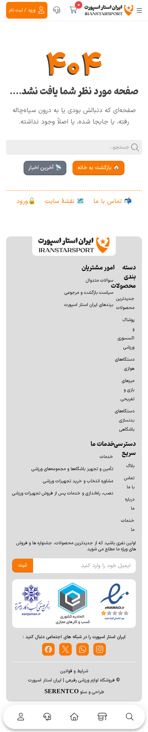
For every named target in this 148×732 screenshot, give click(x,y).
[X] (65, 649)
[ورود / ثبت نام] (19, 716)
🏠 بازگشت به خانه (98, 168)
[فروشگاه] (102, 716)
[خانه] (74, 716)
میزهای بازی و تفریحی (127, 389)
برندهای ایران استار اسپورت (88, 304)
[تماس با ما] (56, 10)
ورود (22, 201)
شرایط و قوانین (74, 671)
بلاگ (130, 466)
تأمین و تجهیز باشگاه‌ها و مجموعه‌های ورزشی (72, 469)
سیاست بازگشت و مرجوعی (89, 292)
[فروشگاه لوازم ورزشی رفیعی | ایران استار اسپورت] (109, 10)
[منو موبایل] (139, 10)
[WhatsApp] (82, 649)
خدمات (106, 456)
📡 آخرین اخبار (44, 168)
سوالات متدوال (99, 280)
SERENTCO (61, 691)
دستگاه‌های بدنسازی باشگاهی (124, 420)
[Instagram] (99, 649)
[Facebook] (48, 649)
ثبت (22, 565)
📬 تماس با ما (112, 201)
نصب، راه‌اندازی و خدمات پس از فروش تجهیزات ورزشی (62, 493)
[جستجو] (130, 716)
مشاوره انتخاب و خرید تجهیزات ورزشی (78, 481)
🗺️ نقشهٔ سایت (64, 201)
